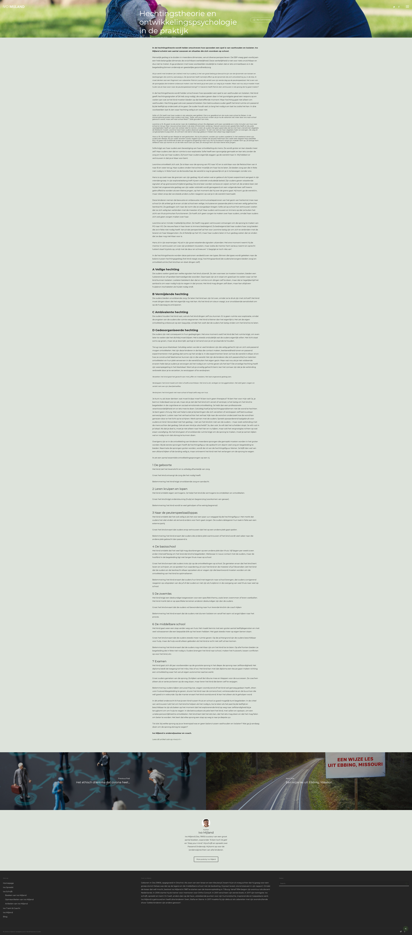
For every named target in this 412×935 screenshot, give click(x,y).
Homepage (8, 883)
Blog (174, 37)
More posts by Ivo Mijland (206, 859)
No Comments (263, 20)
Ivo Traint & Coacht (11, 908)
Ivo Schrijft (8, 891)
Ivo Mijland (146, 37)
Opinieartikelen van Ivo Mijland (19, 899)
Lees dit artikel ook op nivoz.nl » (166, 739)
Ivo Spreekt (8, 887)
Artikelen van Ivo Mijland (16, 904)
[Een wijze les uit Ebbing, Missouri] (309, 781)
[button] (407, 6)
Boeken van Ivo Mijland (16, 895)
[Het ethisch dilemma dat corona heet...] (103, 781)
